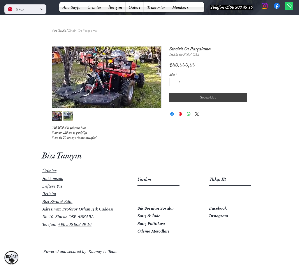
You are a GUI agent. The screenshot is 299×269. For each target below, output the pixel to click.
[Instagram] (265, 6)
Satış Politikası (151, 223)
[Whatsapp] (289, 6)
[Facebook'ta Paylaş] (172, 114)
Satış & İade (148, 215)
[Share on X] (197, 114)
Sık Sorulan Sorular (155, 208)
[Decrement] (172, 82)
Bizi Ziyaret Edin (57, 201)
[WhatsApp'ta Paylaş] (188, 114)
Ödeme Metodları (153, 231)
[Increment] (186, 82)
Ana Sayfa (59, 30)
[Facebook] (277, 6)
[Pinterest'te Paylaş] (180, 114)
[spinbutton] (179, 82)
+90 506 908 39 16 (74, 224)
